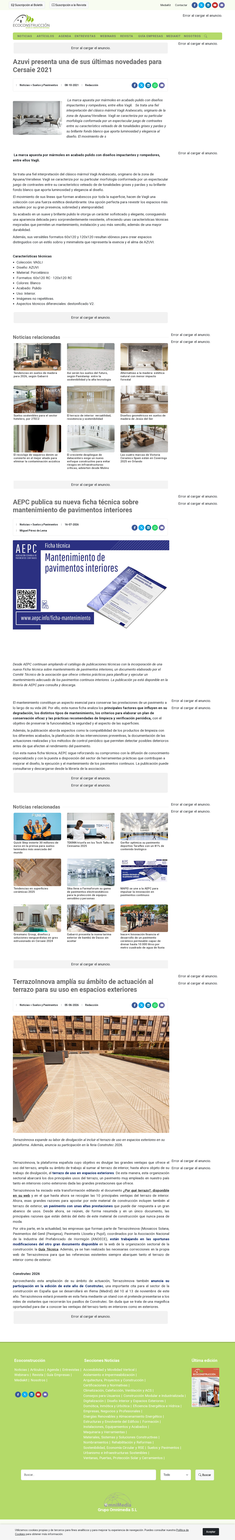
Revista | (38, 1375)
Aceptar (211, 1531)
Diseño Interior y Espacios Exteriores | (136, 1401)
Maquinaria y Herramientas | (105, 1432)
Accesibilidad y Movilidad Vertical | (109, 1370)
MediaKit (165, 5)
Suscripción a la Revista (70, 5)
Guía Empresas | (59, 1375)
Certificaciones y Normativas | (106, 1385)
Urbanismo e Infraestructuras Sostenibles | (116, 1453)
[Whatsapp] (155, 85)
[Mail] (222, 5)
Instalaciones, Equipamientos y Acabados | (116, 1427)
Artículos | (38, 1370)
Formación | (151, 1421)
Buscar (206, 1475)
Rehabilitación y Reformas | (132, 1442)
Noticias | (21, 1370)
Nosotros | (39, 1380)
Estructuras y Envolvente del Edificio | (112, 1421)
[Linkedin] (208, 5)
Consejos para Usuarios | (102, 1396)
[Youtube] (215, 5)
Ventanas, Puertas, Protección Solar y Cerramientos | (123, 1458)
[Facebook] (195, 5)
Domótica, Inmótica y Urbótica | (107, 1406)
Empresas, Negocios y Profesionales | (112, 1411)
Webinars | (22, 1375)
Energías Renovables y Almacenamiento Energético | (123, 1416)
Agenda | (54, 1370)
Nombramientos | (96, 1442)
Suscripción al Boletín (28, 5)
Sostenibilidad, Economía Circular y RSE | (114, 1448)
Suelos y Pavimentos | (164, 1448)
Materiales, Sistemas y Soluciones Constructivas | (121, 1437)
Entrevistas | (71, 1370)
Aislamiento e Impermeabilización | (110, 1375)
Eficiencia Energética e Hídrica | (157, 1406)
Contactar (181, 5)
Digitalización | (94, 1401)
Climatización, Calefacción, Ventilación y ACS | (118, 1390)
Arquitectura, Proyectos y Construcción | (114, 1380)
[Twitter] (201, 5)
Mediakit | (21, 1380)
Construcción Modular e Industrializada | (155, 1396)
